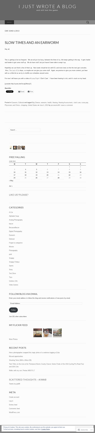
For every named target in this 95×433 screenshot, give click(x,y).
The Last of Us (14, 70)
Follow (13, 310)
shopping (24, 105)
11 (25, 172)
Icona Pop (34, 78)
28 (58, 178)
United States (32, 105)
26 (36, 178)
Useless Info (13, 281)
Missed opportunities (16, 356)
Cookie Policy (45, 429)
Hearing (55, 102)
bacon (11, 224)
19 (36, 175)
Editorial (21, 102)
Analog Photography (16, 220)
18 (25, 175)
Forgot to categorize (15, 243)
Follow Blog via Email (23, 293)
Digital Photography (15, 231)
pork (10, 254)
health (50, 102)
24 (14, 178)
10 (14, 172)
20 (47, 175)
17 (14, 175)
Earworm (14, 102)
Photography (13, 250)
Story (11, 269)
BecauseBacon (14, 227)
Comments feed (14, 408)
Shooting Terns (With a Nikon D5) (20, 360)
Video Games (13, 285)
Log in (11, 401)
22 (69, 175)
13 (47, 172)
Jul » (11, 186)
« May (11, 180)
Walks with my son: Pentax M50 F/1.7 (22, 370)
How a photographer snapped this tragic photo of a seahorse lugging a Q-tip (34, 352)
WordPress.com (14, 412)
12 (36, 172)
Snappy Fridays (14, 262)
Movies (11, 246)
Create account (14, 397)
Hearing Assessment (65, 102)
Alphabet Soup (14, 216)
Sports (11, 266)
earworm (44, 102)
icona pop (85, 102)
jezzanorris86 (55, 105)
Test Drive (12, 273)
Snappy (11, 258)
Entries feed (13, 405)
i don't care (77, 102)
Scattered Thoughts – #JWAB (27, 379)
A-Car (11, 212)
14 (58, 172)
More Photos (13, 339)
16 (80, 172)
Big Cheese (36, 102)
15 (69, 172)
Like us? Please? (18, 194)
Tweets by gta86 (14, 384)
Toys (10, 277)
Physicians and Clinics (12, 105)
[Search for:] (87, 22)
